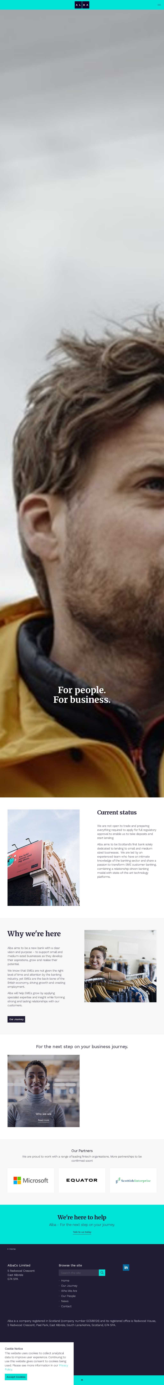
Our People (68, 1296)
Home (65, 1280)
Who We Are (69, 1290)
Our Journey (16, 1019)
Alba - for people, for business (82, 5)
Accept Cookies (16, 1376)
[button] (102, 1272)
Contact (66, 1306)
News (64, 1301)
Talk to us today (82, 1231)
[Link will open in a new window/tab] (126, 1267)
